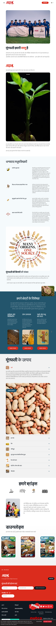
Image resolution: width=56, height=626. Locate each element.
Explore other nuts (48, 618)
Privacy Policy (41, 612)
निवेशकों (16, 605)
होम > (3, 569)
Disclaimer (41, 613)
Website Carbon (15, 619)
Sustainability (19, 608)
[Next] (51, 331)
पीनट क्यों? (4, 615)
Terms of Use (33, 612)
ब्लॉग (16, 615)
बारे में (3, 605)
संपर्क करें (45, 2)
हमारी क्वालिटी (5, 612)
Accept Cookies (47, 621)
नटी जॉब (17, 612)
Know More (39, 621)
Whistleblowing (48, 612)
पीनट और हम (4, 608)
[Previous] (4, 331)
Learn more (11, 390)
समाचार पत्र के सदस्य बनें (40, 588)
